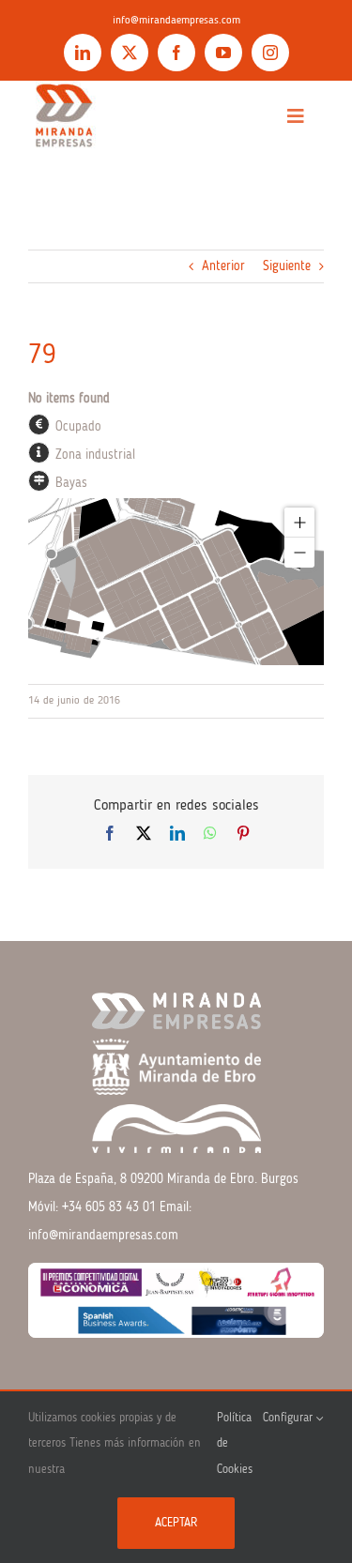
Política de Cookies (235, 1444)
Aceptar (176, 1523)
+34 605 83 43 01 (109, 1207)
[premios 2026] (176, 1269)
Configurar (289, 1418)
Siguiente (287, 266)
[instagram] (270, 52)
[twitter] (129, 52)
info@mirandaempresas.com (176, 20)
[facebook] (176, 52)
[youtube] (223, 52)
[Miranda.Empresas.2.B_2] (63, 87)
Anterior (223, 266)
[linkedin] (82, 52)
